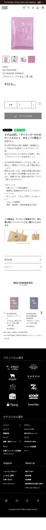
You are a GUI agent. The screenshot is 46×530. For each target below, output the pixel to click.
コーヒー (6, 425)
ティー (26, 451)
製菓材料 (6, 433)
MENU (15, 332)
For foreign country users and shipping (20, 2)
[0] (24, 7)
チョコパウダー (29, 429)
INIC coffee (7, 332)
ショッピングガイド (10, 471)
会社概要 (28, 479)
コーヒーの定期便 (30, 447)
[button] (5, 313)
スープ (5, 437)
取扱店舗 (28, 475)
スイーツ (6, 429)
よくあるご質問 (8, 475)
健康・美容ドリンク (10, 442)
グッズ (26, 437)
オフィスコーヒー (9, 484)
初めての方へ (29, 471)
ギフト (5, 447)
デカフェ (27, 425)
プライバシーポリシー (32, 488)
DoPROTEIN (23, 332)
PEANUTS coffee (30, 442)
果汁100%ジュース (30, 433)
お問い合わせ (7, 479)
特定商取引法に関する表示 (34, 484)
